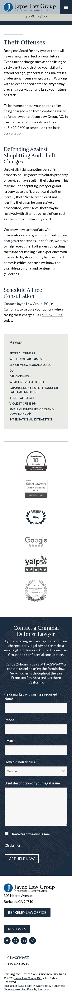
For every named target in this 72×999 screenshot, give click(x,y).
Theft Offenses (21, 397)
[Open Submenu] (34, 353)
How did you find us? (20, 762)
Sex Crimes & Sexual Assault (31, 364)
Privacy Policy (42, 985)
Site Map (25, 985)
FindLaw (43, 989)
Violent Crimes (21, 403)
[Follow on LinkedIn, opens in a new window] (24, 940)
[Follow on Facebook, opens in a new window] (7, 940)
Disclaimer (13, 845)
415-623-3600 (36, 16)
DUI (11, 370)
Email (10, 741)
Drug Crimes (19, 376)
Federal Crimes (21, 353)
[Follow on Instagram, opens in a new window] (32, 940)
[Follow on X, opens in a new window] (15, 940)
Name (9, 699)
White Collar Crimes (25, 359)
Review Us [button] (17, 929)
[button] (66, 7)
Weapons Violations (25, 382)
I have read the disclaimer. (31, 834)
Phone (10, 720)
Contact (26, 304)
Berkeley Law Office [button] (27, 912)
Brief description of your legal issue (32, 783)
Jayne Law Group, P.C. (28, 978)
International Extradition (31, 419)
